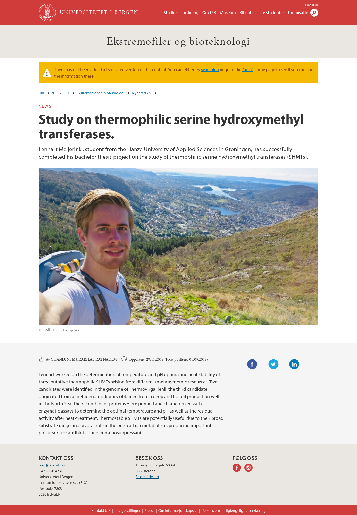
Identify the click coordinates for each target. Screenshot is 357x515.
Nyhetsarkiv (141, 93)
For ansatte (298, 12)
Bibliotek (247, 12)
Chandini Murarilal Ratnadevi (84, 359)
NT (53, 93)
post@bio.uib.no (52, 465)
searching (210, 69)
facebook (238, 468)
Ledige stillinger (127, 510)
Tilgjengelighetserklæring (245, 510)
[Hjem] (48, 12)
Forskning (189, 12)
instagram (250, 468)
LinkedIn (294, 364)
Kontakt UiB (100, 510)
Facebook (252, 364)
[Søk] (314, 12)
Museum (228, 12)
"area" (247, 69)
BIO (66, 93)
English (311, 4)
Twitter (273, 364)
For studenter (271, 12)
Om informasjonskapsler (178, 510)
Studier (170, 12)
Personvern (211, 510)
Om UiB (209, 12)
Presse (149, 510)
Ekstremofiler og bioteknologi (178, 42)
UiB (41, 93)
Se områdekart (147, 476)
